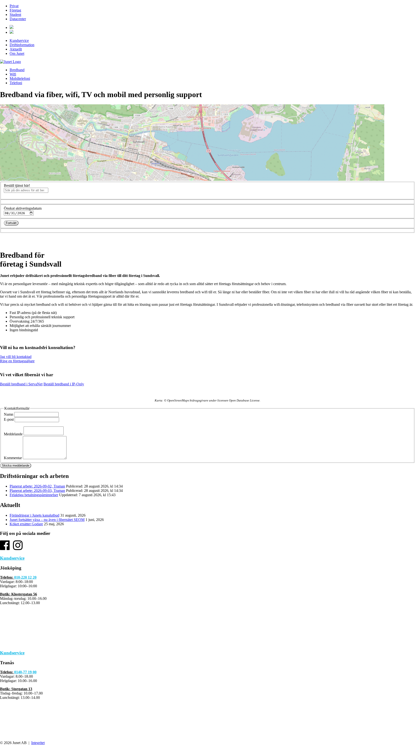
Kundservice (19, 40)
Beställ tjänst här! (17, 185)
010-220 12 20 (25, 577)
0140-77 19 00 (25, 672)
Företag (15, 10)
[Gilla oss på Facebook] (5, 549)
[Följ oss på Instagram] (18, 549)
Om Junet (17, 53)
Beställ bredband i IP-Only (63, 384)
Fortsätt (11, 223)
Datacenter (18, 19)
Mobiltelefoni (20, 78)
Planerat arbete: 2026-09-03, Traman (37, 490)
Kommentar (13, 458)
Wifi (13, 74)
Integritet (38, 743)
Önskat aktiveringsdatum (23, 208)
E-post (9, 419)
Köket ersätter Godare (26, 524)
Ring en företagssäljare (17, 361)
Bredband (17, 70)
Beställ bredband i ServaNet (21, 384)
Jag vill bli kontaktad (15, 357)
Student (15, 15)
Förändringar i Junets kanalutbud (34, 515)
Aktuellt (16, 49)
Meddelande (13, 434)
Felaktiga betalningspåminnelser (34, 495)
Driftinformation (22, 45)
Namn (8, 414)
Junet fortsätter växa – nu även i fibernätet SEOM (47, 520)
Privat (14, 6)
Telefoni (16, 83)
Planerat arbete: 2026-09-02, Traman (37, 486)
